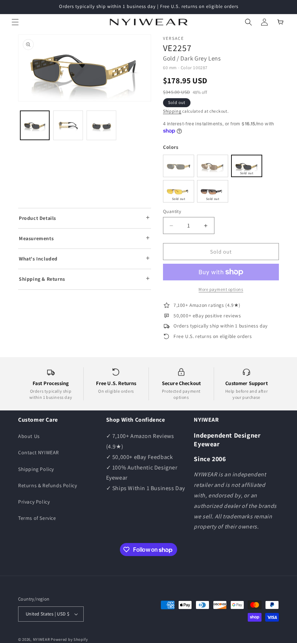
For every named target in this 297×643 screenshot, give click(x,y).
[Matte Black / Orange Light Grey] (212, 191)
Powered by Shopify (69, 639)
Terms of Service (37, 518)
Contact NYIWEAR (38, 452)
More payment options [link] (220, 289)
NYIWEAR (41, 639)
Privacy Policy (34, 501)
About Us (29, 436)
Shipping (172, 111)
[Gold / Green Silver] (178, 166)
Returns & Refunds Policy (47, 485)
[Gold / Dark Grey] (246, 166)
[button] (15, 22)
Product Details (37, 218)
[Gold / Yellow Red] (178, 191)
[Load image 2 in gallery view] (68, 125)
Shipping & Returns (42, 279)
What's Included (38, 258)
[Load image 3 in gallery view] (101, 125)
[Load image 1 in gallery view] (35, 125)
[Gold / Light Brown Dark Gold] (212, 166)
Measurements (36, 238)
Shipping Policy (36, 469)
